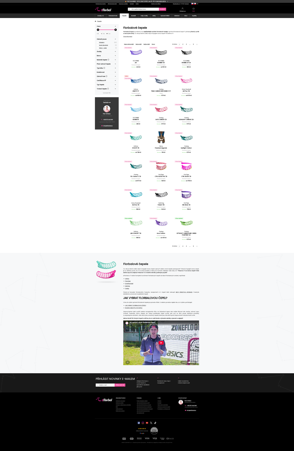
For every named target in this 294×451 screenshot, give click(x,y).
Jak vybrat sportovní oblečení (144, 407)
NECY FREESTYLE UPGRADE (184, 292)
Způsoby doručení (120, 401)
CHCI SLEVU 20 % (161, 1)
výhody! (187, 4)
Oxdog (127, 288)
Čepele (99, 21)
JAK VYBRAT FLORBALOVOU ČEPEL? (135, 305)
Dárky (137, 4)
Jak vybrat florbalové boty (143, 411)
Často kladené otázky (142, 401)
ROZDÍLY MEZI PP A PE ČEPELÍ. (133, 308)
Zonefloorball (129, 283)
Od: (98, 34)
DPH (117, 407)
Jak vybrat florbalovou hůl (143, 403)
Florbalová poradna (101, 4)
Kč (109, 34)
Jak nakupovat (140, 413)
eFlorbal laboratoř (112, 4)
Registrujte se (176, 4)
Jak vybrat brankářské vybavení (145, 409)
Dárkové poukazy (120, 411)
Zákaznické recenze (142, 431)
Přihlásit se (120, 385)
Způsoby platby (120, 403)
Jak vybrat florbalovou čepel (144, 405)
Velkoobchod (119, 409)
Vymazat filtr (107, 93)
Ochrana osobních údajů (164, 407)
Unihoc (127, 279)
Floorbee (128, 281)
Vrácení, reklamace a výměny (123, 405)
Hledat (162, 9)
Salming (127, 286)
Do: (104, 34)
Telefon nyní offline (155, 4)
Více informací (127, 36)
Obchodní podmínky (163, 405)
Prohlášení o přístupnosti (164, 409)
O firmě (159, 401)
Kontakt (132, 4)
